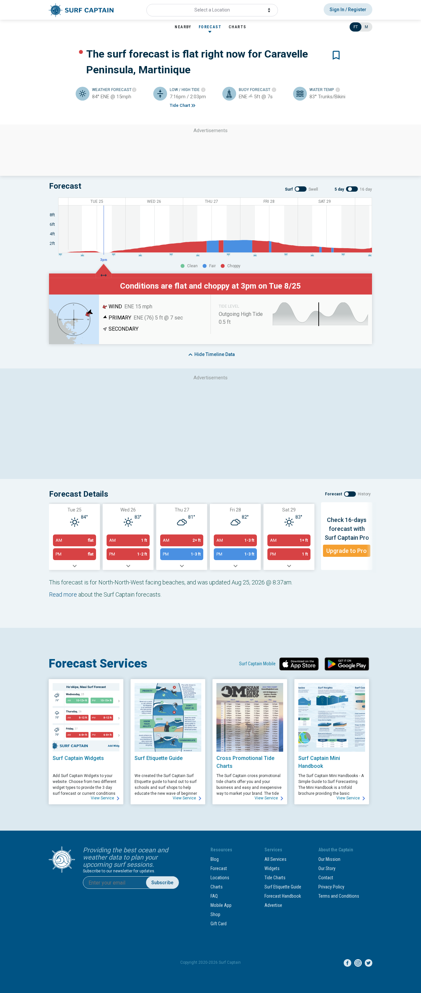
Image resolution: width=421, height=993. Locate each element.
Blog (214, 859)
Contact (325, 877)
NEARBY (183, 27)
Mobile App (221, 905)
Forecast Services (98, 664)
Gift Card (218, 923)
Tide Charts (274, 877)
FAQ (214, 896)
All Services (275, 859)
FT (356, 27)
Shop (215, 914)
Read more (63, 594)
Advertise (273, 905)
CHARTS (237, 27)
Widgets (272, 868)
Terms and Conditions (338, 896)
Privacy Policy (331, 886)
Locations (219, 877)
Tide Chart (180, 105)
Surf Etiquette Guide (282, 886)
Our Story (326, 868)
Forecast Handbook (282, 896)
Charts (216, 886)
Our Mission (329, 859)
